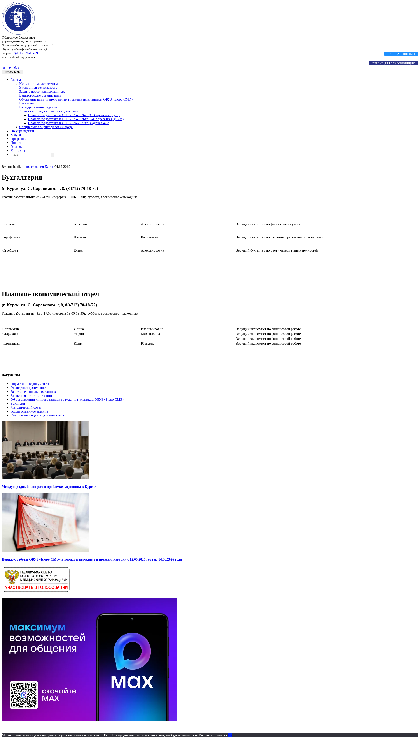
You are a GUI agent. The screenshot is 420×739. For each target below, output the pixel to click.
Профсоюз (18, 139)
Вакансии (26, 103)
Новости (16, 143)
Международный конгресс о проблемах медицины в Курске (49, 487)
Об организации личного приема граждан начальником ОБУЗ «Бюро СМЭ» (76, 99)
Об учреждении (22, 131)
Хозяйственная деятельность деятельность (50, 111)
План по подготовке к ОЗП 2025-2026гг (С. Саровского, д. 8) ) (74, 115)
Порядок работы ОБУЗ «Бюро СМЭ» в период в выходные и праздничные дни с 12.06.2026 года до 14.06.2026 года (92, 559)
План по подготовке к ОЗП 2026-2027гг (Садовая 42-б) (69, 123)
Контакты (17, 150)
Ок (230, 735)
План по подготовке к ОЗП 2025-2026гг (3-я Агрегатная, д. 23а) (76, 119)
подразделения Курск (38, 166)
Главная (16, 79)
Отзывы (16, 146)
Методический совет (26, 407)
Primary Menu (12, 72)
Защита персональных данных (42, 91)
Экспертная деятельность (38, 87)
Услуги (15, 135)
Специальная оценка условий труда (46, 127)
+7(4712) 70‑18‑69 (24, 53)
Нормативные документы (38, 83)
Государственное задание (38, 107)
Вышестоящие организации (40, 95)
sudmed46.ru (11, 67)
